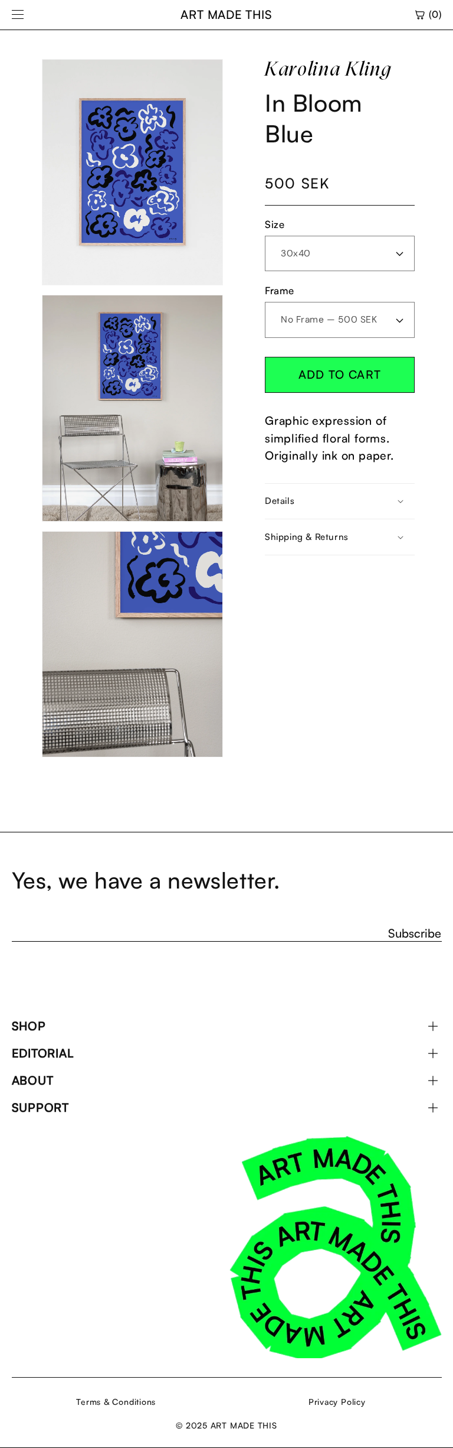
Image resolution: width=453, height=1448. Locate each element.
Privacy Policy (337, 1402)
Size (274, 224)
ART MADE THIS (226, 14)
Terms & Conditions (116, 1402)
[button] (340, 501)
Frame (279, 290)
